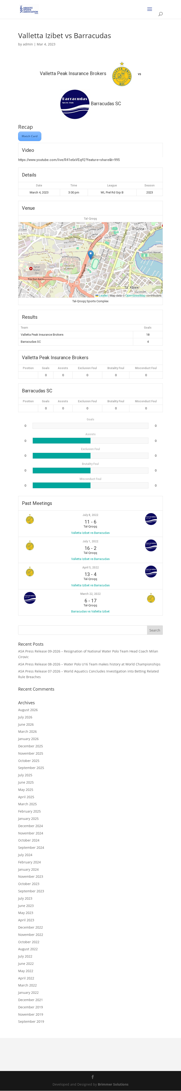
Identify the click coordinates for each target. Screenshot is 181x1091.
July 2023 (25, 898)
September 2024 (31, 847)
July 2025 (25, 775)
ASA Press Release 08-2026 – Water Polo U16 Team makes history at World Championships (89, 664)
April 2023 (26, 920)
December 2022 (30, 927)
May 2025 (25, 789)
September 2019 (31, 1021)
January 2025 (28, 818)
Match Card (30, 136)
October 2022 (28, 942)
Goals (45, 368)
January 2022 (28, 992)
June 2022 (26, 963)
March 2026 (27, 731)
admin (28, 44)
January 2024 (28, 869)
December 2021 (30, 1000)
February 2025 (29, 811)
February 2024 (29, 862)
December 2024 (30, 826)
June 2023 (26, 905)
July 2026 (25, 717)
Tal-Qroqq (90, 218)
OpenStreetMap (135, 295)
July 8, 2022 (90, 515)
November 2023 (30, 876)
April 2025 (26, 797)
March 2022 (27, 985)
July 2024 (25, 855)
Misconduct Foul (146, 368)
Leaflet (103, 295)
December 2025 (30, 746)
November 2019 (30, 1014)
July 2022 (25, 956)
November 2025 (30, 753)
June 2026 (26, 724)
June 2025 (26, 782)
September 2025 (31, 767)
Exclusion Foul (87, 368)
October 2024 (28, 840)
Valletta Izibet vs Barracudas (90, 533)
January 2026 (28, 739)
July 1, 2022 (90, 541)
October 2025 (28, 760)
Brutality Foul (115, 368)
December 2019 (30, 1007)
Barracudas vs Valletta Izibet (90, 611)
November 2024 (30, 833)
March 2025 (27, 804)
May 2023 (25, 912)
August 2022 (28, 949)
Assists (63, 368)
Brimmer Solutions (113, 1084)
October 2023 (28, 884)
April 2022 (26, 978)
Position (28, 368)
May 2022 (25, 971)
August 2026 (28, 710)
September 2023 (31, 891)
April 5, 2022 (90, 567)
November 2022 (30, 934)
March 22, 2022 (90, 594)
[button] (91, 255)
